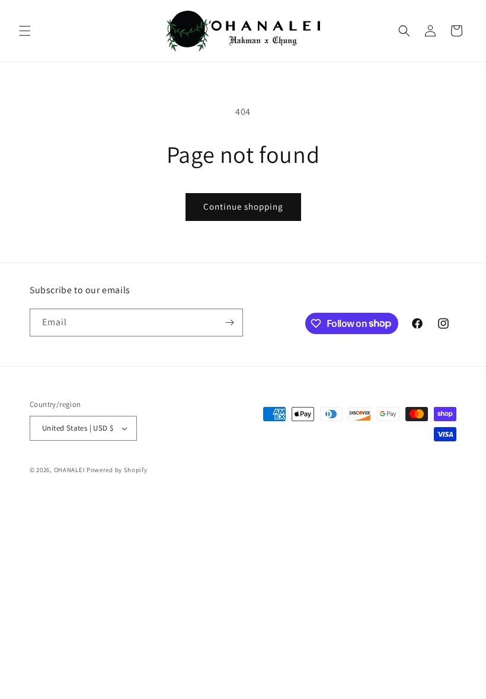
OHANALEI (69, 470)
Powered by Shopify (117, 470)
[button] (25, 31)
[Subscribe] (229, 322)
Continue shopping (243, 206)
